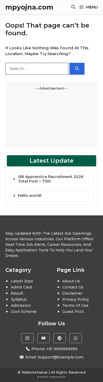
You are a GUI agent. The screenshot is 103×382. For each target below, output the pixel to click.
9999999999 (65, 349)
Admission (21, 305)
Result (17, 293)
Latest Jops (22, 281)
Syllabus (19, 299)
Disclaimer (72, 293)
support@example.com (60, 357)
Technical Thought (57, 377)
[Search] (77, 69)
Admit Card (21, 287)
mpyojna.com (29, 7)
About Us (71, 281)
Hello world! (29, 195)
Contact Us (72, 287)
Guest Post (73, 311)
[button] (73, 7)
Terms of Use (75, 305)
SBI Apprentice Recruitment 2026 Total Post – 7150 (50, 179)
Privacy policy (75, 299)
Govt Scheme (23, 311)
